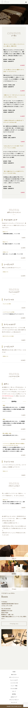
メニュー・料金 (14, 685)
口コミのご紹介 (14, 688)
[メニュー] (26, 2)
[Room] (5, 2)
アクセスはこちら (14, 623)
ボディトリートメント (14, 677)
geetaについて (14, 696)
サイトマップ (14, 702)
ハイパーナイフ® (14, 682)
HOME (14, 671)
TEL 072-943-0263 (6, 608)
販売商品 (14, 694)
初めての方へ (14, 674)
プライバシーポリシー (14, 699)
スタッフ (14, 691)
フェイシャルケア (14, 680)
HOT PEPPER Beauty (7, 396)
